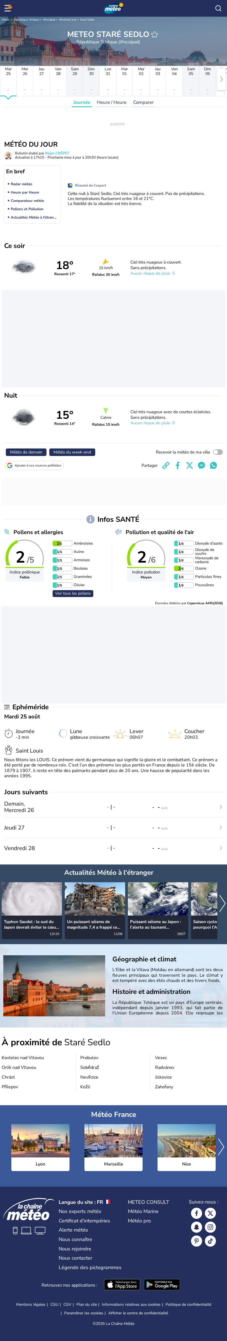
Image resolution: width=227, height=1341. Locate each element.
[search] (218, 8)
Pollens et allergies (38, 532)
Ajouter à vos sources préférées (38, 465)
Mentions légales (30, 1304)
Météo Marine (143, 1211)
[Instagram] (210, 1227)
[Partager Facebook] (177, 465)
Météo (6, 20)
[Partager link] (165, 465)
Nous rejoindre (75, 1248)
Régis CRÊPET (57, 153)
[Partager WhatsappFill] (213, 465)
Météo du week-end (72, 452)
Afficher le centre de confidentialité (138, 1313)
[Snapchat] (196, 1227)
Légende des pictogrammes (90, 1267)
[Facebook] (196, 1213)
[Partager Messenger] (201, 465)
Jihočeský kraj (67, 20)
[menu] (8, 8)
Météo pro (139, 1220)
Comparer (143, 102)
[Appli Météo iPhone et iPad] (122, 1285)
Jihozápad (49, 20)
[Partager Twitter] (189, 465)
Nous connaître (75, 1239)
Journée (81, 102)
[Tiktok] (210, 1241)
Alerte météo (73, 1230)
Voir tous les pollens (73, 593)
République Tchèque (26, 20)
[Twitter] (210, 1213)
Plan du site (86, 1304)
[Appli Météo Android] (162, 1285)
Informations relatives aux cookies (131, 1304)
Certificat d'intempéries (84, 1220)
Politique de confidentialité (188, 1304)
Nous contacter (75, 1258)
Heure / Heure (112, 102)
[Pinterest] (196, 1241)
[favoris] (154, 34)
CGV (67, 1304)
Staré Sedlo (87, 20)
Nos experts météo (80, 1211)
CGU (54, 1304)
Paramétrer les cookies (83, 1313)
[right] (221, 79)
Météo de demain (26, 452)
